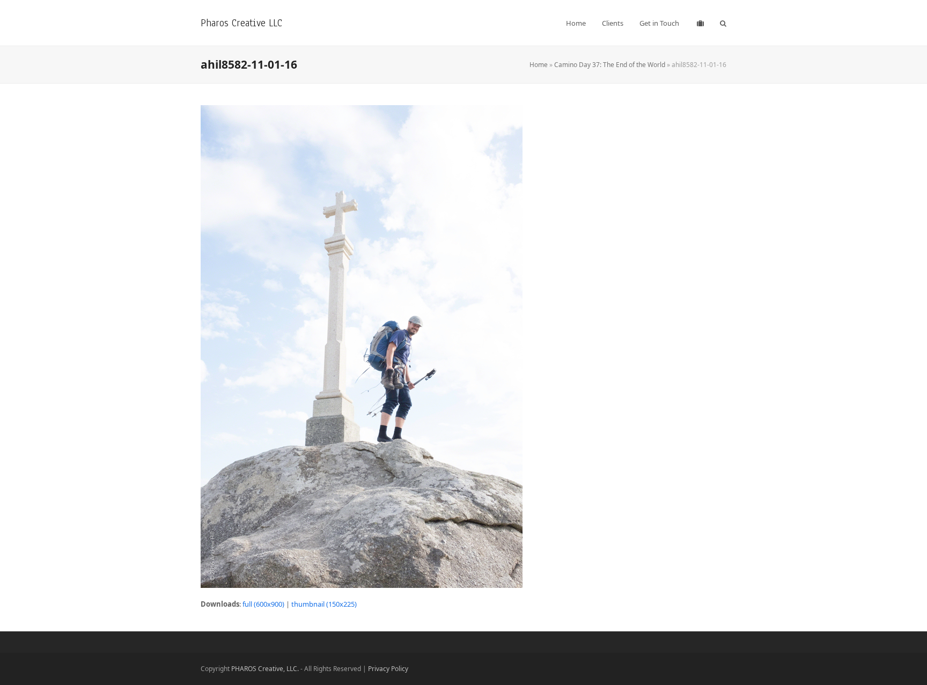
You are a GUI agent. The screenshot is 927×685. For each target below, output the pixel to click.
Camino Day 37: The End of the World (609, 64)
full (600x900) (263, 604)
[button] (723, 23)
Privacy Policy (388, 668)
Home (538, 64)
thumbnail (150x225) (324, 604)
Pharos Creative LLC (241, 23)
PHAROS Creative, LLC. (265, 668)
